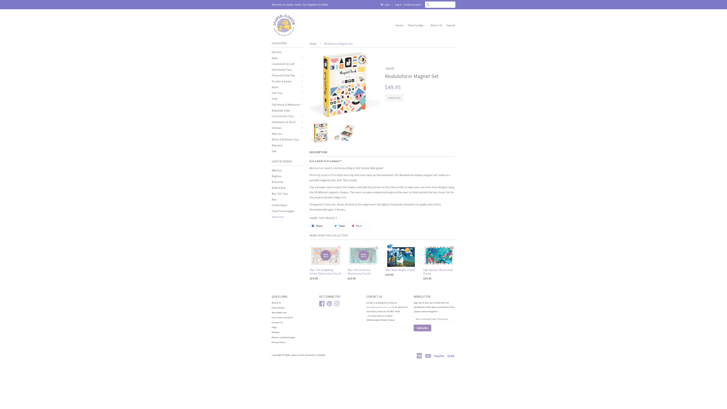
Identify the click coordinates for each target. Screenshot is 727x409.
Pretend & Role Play (283, 75)
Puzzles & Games (282, 81)
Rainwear (277, 145)
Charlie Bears (279, 205)
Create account (412, 4)
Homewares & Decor (284, 122)
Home (399, 25)
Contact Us (277, 322)
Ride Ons (277, 134)
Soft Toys (277, 93)
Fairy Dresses (278, 307)
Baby (275, 58)
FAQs (274, 327)
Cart (386, 4)
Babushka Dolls (281, 110)
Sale (274, 151)
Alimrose (277, 170)
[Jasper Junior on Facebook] (322, 302)
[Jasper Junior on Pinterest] (329, 302)
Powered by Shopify (315, 354)
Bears (275, 87)
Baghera (277, 176)
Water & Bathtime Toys (285, 139)
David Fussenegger (283, 211)
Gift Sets (277, 52)
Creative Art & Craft (283, 64)
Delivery (276, 332)
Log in (398, 4)
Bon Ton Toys (280, 193)
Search (451, 25)
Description (318, 152)
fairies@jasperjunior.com (379, 306)
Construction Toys (283, 116)
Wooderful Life (279, 312)
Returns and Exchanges (283, 337)
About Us (436, 25)
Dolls (275, 99)
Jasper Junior (297, 354)
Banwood (277, 182)
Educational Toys (282, 69)
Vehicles (277, 128)
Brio (274, 199)
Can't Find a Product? (282, 317)
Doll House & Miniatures (286, 104)
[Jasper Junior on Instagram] (337, 302)
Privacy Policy (278, 342)
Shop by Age (416, 25)
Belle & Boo (278, 188)
